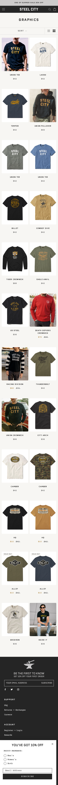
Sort (21, 31)
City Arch (43, 436)
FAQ (6, 705)
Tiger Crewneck (15, 280)
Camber (15, 487)
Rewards (8, 735)
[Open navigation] (3, 9)
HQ (15, 538)
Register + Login (13, 730)
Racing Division (15, 384)
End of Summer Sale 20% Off (29, 3)
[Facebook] (5, 689)
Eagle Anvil (43, 280)
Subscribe (46, 683)
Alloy (15, 589)
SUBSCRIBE (27, 776)
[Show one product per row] (48, 31)
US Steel (15, 331)
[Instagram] (18, 689)
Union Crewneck (15, 436)
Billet (15, 229)
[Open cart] (54, 9)
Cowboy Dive (43, 229)
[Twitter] (12, 689)
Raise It (43, 640)
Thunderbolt (43, 384)
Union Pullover (43, 126)
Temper (15, 126)
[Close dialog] (52, 744)
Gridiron (15, 640)
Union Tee (15, 75)
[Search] (49, 9)
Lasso (43, 75)
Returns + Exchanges (15, 710)
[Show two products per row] (54, 31)
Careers (8, 715)
